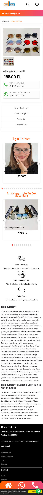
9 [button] (18, 188)
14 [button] (28, 188)
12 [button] (24, 188)
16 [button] (32, 188)
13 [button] (26, 188)
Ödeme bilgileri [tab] (21, 113)
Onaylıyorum (35, 491)
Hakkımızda (6, 452)
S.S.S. (3, 460)
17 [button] (34, 188)
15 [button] (30, 188)
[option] (21, 165)
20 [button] (41, 188)
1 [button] (2, 188)
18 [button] (37, 188)
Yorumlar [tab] (21, 119)
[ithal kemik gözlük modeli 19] (21, 212)
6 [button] (12, 188)
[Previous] (4, 163)
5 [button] (10, 188)
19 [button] (39, 188)
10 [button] (20, 188)
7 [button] (14, 188)
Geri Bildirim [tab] (21, 124)
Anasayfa (5, 21)
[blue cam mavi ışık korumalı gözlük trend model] (21, 156)
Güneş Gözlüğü (16, 21)
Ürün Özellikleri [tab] (21, 108)
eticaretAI (15, 441)
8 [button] (16, 188)
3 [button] (6, 188)
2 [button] (4, 188)
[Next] (39, 163)
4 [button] (8, 188)
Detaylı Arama (7, 456)
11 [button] (22, 188)
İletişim (4, 464)
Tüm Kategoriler (13, 13)
